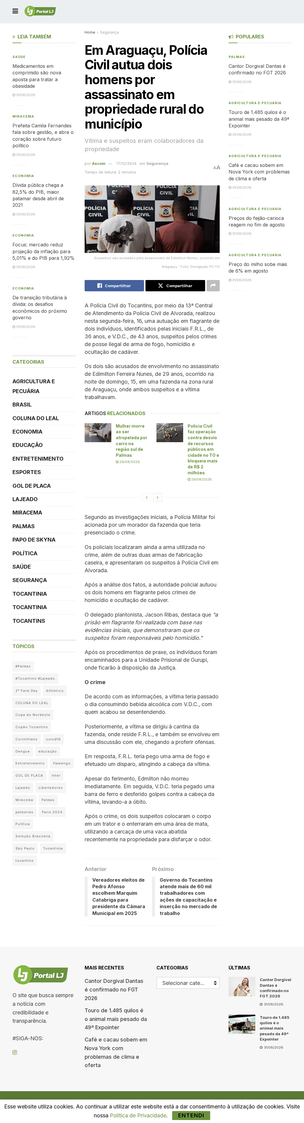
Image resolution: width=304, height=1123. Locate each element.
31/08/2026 (25, 95)
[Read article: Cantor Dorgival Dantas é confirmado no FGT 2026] (242, 986)
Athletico (55, 691)
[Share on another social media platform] (213, 285)
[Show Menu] (15, 11)
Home (90, 32)
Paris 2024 (52, 812)
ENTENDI (191, 1115)
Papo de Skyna (34, 540)
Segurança (109, 32)
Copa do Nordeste (32, 715)
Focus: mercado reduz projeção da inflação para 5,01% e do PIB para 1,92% (43, 251)
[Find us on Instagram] (14, 1052)
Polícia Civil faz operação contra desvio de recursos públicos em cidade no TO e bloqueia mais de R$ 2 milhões (203, 449)
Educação (27, 445)
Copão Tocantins (31, 727)
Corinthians (26, 739)
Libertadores (51, 788)
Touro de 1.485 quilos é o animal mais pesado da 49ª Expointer (259, 119)
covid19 (53, 739)
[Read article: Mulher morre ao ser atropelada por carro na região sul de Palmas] (98, 432)
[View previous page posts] (146, 497)
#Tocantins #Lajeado (35, 678)
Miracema (23, 116)
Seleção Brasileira (32, 836)
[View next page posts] (157, 497)
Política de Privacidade (138, 1115)
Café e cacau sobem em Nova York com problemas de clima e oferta (259, 172)
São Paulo (25, 848)
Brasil (21, 404)
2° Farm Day (26, 691)
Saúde (19, 57)
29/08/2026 (129, 462)
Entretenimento (38, 459)
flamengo (62, 763)
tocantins (24, 860)
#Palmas (23, 666)
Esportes (26, 472)
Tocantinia (29, 594)
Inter (56, 775)
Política (24, 553)
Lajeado (25, 499)
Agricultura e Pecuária (33, 386)
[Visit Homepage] (40, 11)
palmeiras (24, 812)
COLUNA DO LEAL (35, 418)
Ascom (98, 163)
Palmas (23, 526)
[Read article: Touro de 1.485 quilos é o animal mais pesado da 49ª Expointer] (242, 1024)
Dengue (22, 751)
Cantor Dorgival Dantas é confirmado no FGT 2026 (114, 989)
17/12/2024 (126, 163)
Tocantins (28, 621)
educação (47, 751)
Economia (23, 176)
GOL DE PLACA (31, 486)
